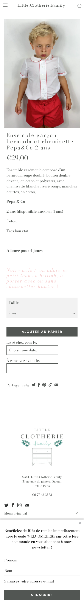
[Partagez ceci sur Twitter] (33, 385)
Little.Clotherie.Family (41, 5)
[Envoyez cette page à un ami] (56, 385)
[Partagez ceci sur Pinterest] (44, 385)
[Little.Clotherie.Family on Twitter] (6, 505)
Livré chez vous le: (21, 342)
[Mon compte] (4, 5)
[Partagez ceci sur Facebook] (38, 385)
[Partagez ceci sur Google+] (50, 385)
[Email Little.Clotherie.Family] (27, 505)
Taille (14, 303)
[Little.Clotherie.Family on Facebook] (13, 505)
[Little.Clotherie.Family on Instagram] (19, 505)
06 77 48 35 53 (42, 494)
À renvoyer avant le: (23, 360)
